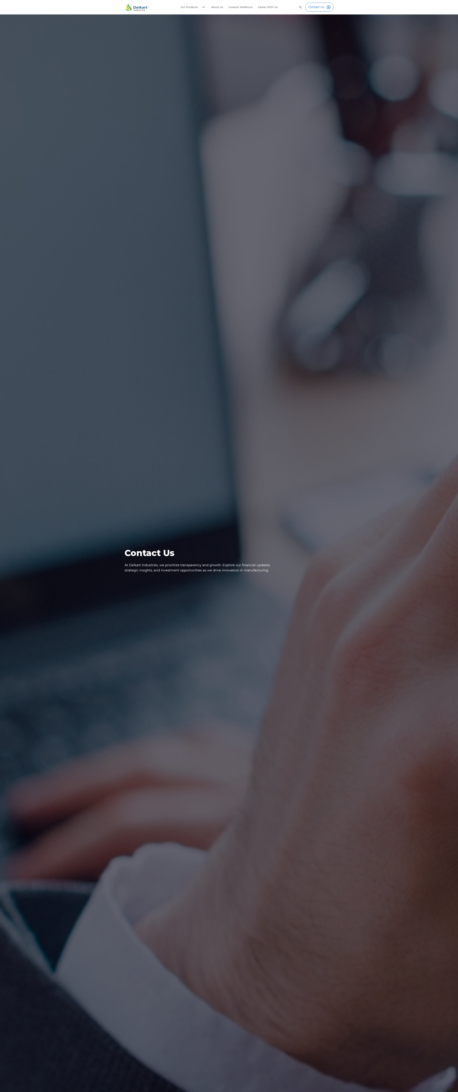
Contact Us (316, 7)
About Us (217, 7)
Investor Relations (240, 7)
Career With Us (268, 7)
